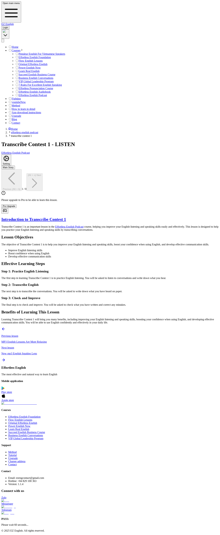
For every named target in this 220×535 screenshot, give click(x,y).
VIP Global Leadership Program (25, 438)
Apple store (7, 400)
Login (5, 27)
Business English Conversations (25, 435)
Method (12, 452)
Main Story (8, 167)
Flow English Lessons (20, 419)
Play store (6, 392)
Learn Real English (18, 429)
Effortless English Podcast (69, 226)
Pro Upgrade (9, 206)
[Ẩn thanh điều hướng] (2, 40)
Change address (16, 461)
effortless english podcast (24, 132)
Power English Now (19, 426)
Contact (12, 464)
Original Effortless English (22, 422)
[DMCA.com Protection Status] (110, 403)
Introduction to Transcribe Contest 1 (33, 219)
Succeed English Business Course (26, 432)
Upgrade (13, 458)
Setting (6, 163)
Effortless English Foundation (24, 416)
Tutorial (12, 455)
